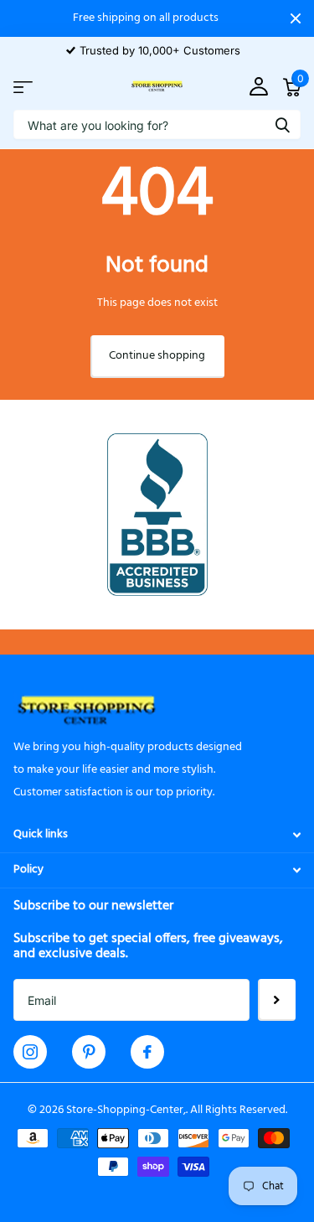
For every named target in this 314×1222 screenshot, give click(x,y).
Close (295, 18)
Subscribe (277, 1000)
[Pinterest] (89, 1051)
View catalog (23, 87)
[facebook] (147, 1052)
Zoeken (282, 124)
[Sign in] (258, 87)
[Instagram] (30, 1051)
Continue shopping (157, 355)
